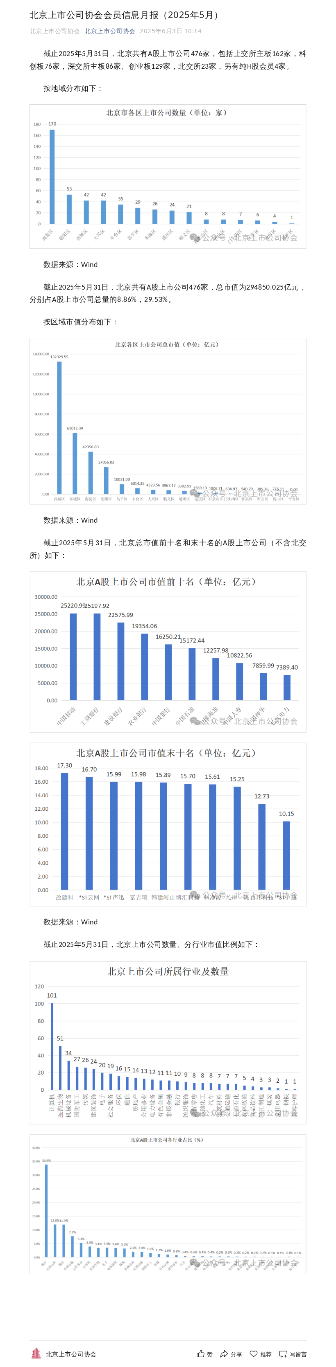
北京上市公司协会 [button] (109, 31)
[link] (71, 1354)
